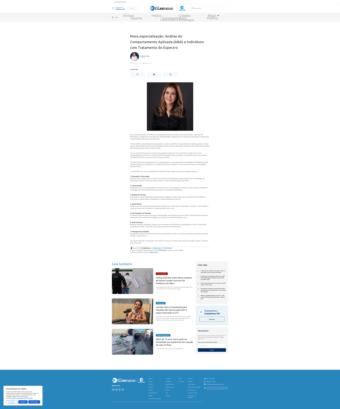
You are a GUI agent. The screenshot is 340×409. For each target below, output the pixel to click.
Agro (167, 393)
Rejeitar (23, 402)
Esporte (136, 18)
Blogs (212, 15)
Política (212, 18)
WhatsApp (162, 250)
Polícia (156, 15)
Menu (116, 17)
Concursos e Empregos (177, 20)
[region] (23, 395)
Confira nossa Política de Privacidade (22, 398)
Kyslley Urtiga (144, 56)
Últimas (128, 15)
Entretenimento (174, 18)
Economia (168, 378)
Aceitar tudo (34, 402)
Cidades (184, 15)
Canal (181, 250)
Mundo (167, 390)
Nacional (168, 395)
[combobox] (209, 8)
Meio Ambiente (170, 384)
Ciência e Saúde (170, 387)
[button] (137, 74)
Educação (168, 381)
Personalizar (11, 402)
